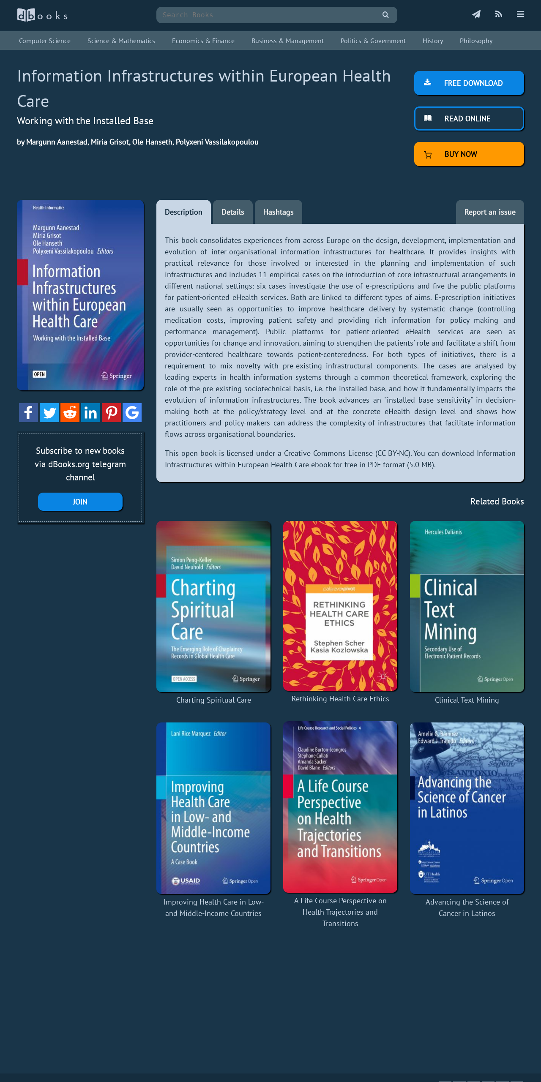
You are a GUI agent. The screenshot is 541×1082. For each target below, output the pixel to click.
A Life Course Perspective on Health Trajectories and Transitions (340, 912)
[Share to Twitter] (49, 419)
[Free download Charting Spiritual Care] (213, 606)
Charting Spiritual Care (213, 700)
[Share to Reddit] (70, 419)
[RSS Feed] (498, 14)
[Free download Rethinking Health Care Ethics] (340, 606)
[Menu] (520, 14)
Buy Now (460, 154)
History (433, 40)
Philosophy (476, 40)
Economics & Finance (203, 40)
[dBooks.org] (42, 20)
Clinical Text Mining (467, 700)
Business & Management (287, 40)
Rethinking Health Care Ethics (340, 698)
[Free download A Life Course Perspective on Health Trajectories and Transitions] (340, 807)
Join (80, 502)
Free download (472, 83)
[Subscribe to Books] (476, 14)
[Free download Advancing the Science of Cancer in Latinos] (467, 808)
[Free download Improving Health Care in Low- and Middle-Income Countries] (213, 808)
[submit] (385, 15)
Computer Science (45, 40)
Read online (467, 118)
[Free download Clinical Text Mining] (467, 606)
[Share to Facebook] (28, 419)
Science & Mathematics (121, 40)
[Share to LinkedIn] (90, 419)
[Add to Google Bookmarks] (132, 419)
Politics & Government (373, 40)
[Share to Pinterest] (111, 419)
